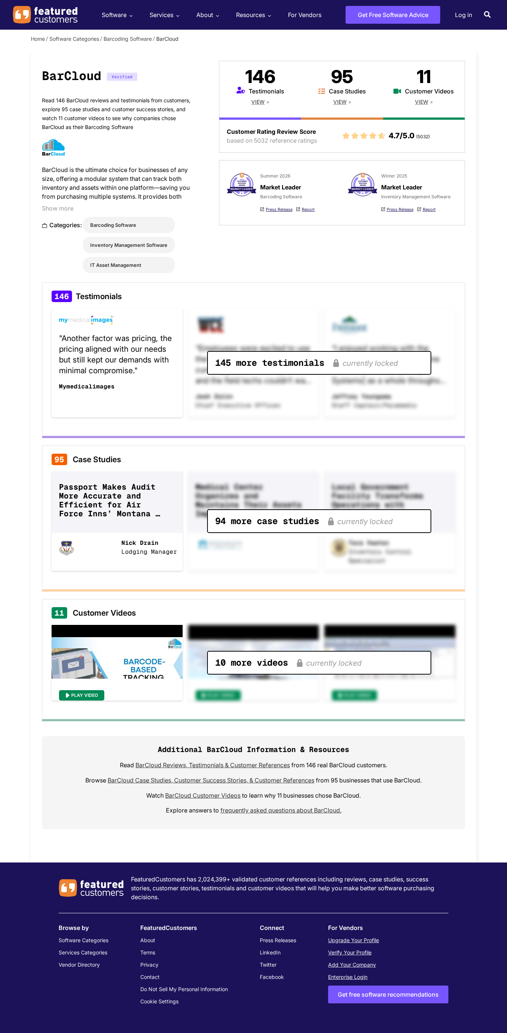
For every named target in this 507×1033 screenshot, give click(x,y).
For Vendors (304, 15)
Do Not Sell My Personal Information (184, 989)
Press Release (279, 209)
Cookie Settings (159, 1001)
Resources (250, 15)
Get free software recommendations (388, 994)
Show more (57, 208)
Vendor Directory (79, 964)
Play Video (84, 695)
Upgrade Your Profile (353, 940)
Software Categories (74, 39)
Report (308, 209)
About (204, 15)
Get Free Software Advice (393, 15)
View (258, 102)
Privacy (149, 964)
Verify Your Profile (350, 952)
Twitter (268, 964)
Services (161, 15)
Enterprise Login (347, 977)
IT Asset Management (115, 265)
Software (114, 15)
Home (38, 39)
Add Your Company (352, 964)
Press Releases (278, 940)
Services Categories (83, 952)
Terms (147, 952)
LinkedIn (270, 952)
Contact (150, 977)
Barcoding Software (128, 39)
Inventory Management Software (128, 245)
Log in (463, 15)
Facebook (272, 977)
